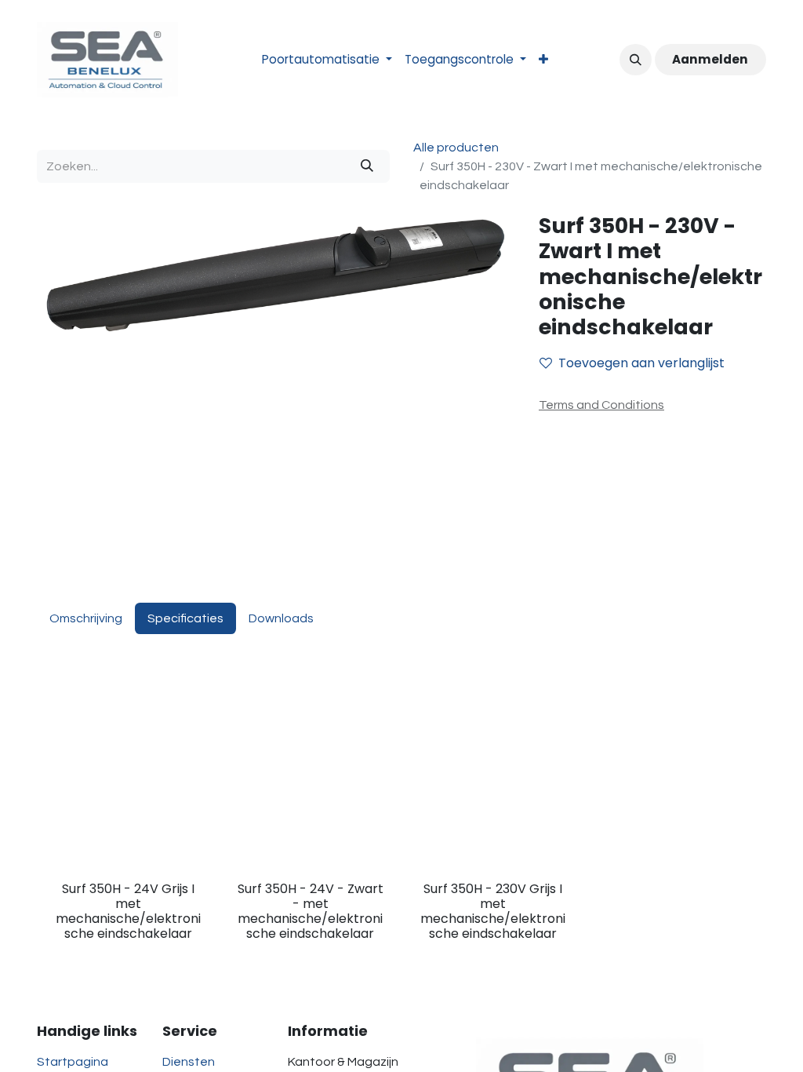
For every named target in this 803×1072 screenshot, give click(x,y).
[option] (401, 831)
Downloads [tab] (281, 618)
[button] (635, 59)
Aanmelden (710, 59)
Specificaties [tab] (185, 618)
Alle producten (456, 147)
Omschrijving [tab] (85, 618)
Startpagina (72, 1062)
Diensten (188, 1062)
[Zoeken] (367, 166)
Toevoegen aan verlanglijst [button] (641, 363)
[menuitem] (327, 60)
